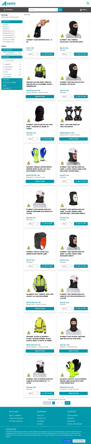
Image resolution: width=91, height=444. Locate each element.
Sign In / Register (15, 415)
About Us (40, 415)
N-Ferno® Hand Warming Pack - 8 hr (39, 41)
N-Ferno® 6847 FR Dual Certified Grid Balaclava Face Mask (72, 338)
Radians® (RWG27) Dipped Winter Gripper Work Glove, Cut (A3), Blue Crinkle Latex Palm (39, 169)
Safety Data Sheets (74, 424)
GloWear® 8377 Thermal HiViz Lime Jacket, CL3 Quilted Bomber (39, 295)
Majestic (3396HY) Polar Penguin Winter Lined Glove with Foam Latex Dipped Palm (73, 381)
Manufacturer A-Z (9, 31)
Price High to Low (8, 41)
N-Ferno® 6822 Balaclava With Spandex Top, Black (72, 83)
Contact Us (41, 418)
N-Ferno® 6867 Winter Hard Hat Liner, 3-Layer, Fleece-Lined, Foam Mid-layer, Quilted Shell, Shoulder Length (73, 169)
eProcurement (72, 415)
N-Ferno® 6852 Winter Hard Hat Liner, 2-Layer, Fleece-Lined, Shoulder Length (72, 254)
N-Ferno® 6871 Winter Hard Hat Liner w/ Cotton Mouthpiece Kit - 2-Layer (73, 296)
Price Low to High (8, 39)
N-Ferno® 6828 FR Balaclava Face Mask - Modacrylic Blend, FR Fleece (39, 126)
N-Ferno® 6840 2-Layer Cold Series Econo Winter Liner (37, 253)
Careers (40, 424)
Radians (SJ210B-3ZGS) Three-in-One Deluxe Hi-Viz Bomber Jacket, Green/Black (39, 84)
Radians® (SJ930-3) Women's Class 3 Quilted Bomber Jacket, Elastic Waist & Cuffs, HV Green (39, 338)
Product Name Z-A (9, 37)
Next (67, 403)
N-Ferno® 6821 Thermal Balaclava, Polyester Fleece (71, 41)
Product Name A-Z (9, 35)
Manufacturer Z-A (9, 33)
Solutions (70, 418)
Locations (40, 421)
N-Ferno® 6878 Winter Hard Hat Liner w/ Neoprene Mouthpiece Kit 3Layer (39, 211)
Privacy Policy (37, 435)
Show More (7, 77)
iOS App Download (15, 421)
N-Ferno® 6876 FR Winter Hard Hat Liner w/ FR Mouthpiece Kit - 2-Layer (39, 381)
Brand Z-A (6, 29)
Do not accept (79, 441)
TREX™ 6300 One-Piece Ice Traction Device (70, 125)
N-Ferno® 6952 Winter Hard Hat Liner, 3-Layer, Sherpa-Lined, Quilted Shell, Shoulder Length (72, 211)
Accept (68, 441)
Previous (47, 403)
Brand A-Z (6, 27)
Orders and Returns (16, 418)
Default (5, 24)
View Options (40, 96)
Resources (71, 421)
